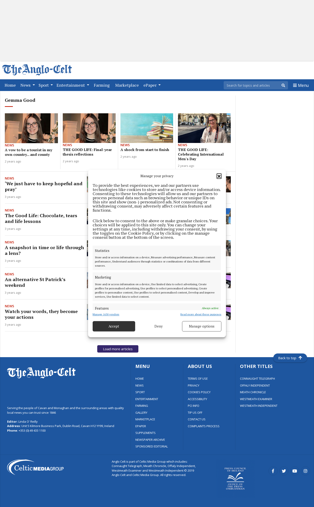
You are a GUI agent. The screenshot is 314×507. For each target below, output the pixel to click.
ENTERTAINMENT (146, 399)
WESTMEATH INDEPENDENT (258, 406)
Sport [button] (44, 85)
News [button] (25, 85)
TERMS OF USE (198, 378)
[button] (219, 176)
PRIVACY (193, 385)
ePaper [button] (150, 85)
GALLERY (141, 412)
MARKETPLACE (145, 419)
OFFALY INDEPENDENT (255, 385)
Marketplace (128, 85)
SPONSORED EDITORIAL (151, 446)
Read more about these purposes (200, 314)
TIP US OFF (195, 412)
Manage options (201, 326)
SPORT (140, 392)
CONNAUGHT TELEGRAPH (257, 378)
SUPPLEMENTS (145, 433)
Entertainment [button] (71, 85)
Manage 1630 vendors (106, 314)
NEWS (139, 385)
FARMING (141, 406)
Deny (158, 326)
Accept (113, 326)
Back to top (287, 358)
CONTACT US (197, 419)
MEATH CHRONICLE (253, 392)
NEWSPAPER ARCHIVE (150, 440)
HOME (139, 378)
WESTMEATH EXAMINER (256, 399)
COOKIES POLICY (199, 392)
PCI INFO (193, 406)
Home (11, 85)
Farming (102, 85)
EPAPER (140, 426)
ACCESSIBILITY (197, 399)
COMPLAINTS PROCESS (204, 426)
